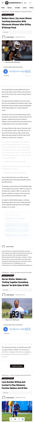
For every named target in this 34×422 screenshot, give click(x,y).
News (11, 14)
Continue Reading (17, 366)
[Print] (23, 419)
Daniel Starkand (10, 37)
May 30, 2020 (21, 161)
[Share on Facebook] (11, 419)
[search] (22, 2)
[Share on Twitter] (15, 419)
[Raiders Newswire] (13, 3)
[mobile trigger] (3, 3)
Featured (5, 14)
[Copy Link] (19, 419)
